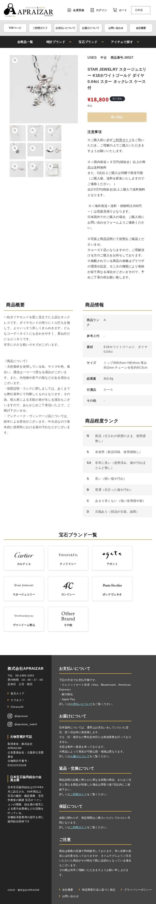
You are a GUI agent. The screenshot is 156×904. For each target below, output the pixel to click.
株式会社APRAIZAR (25, 668)
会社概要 (141, 28)
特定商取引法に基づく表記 (98, 889)
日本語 (139, 10)
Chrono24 (17, 706)
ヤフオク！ (18, 700)
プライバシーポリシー (138, 889)
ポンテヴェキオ (112, 594)
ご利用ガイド (40, 28)
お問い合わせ (115, 28)
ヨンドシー (68, 594)
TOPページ (15, 28)
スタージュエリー (24, 594)
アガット (112, 563)
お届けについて (90, 28)
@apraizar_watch (25, 724)
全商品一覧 (25, 42)
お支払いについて (65, 28)
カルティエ (24, 563)
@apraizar (21, 716)
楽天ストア (18, 693)
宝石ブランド (88, 42)
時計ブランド (55, 42)
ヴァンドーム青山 (24, 624)
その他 (68, 624)
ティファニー (68, 563)
